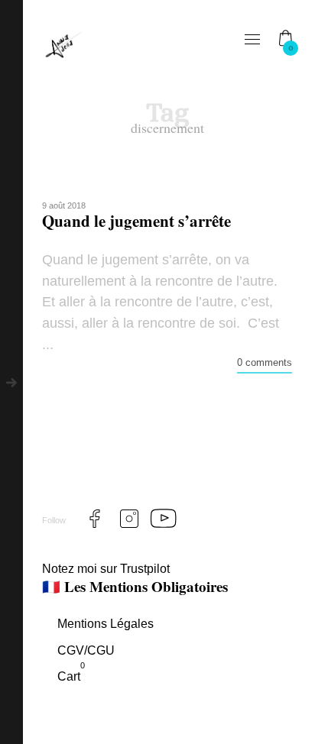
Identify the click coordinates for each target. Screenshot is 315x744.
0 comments (264, 362)
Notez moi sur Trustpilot (106, 568)
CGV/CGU (86, 650)
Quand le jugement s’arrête (136, 221)
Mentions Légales (105, 623)
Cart (71, 675)
